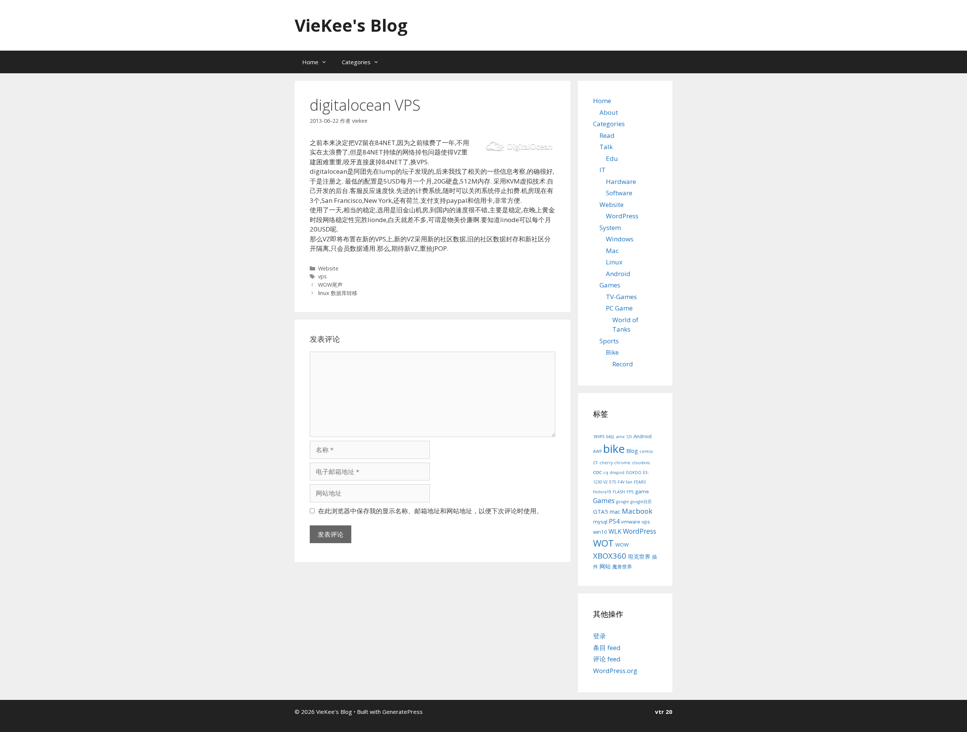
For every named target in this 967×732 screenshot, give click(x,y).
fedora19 (602, 491)
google (622, 501)
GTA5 (600, 511)
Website (328, 268)
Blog (632, 450)
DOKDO (633, 472)
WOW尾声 (330, 284)
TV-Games (621, 296)
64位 (610, 436)
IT (602, 169)
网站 (605, 566)
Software (619, 192)
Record (622, 364)
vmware (630, 521)
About (608, 112)
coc (597, 472)
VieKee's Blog (351, 25)
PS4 (614, 521)
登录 (599, 636)
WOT (603, 543)
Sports (609, 341)
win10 (600, 531)
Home (310, 62)
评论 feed (607, 659)
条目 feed (607, 647)
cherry (606, 462)
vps (322, 276)
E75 (612, 482)
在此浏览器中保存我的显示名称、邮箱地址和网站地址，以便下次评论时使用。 (430, 511)
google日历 (641, 501)
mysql (600, 521)
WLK (615, 531)
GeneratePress (402, 711)
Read (607, 135)
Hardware (621, 181)
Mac (612, 250)
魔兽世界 (622, 566)
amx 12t (624, 436)
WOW (622, 544)
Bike (612, 352)
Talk (606, 146)
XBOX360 (609, 555)
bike (614, 448)
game (642, 491)
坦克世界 (639, 556)
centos (646, 451)
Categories (356, 62)
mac (615, 511)
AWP (597, 451)
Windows (619, 239)
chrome (622, 462)
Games (609, 285)
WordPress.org (615, 670)
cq (605, 472)
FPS (630, 491)
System (610, 227)
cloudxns (641, 462)
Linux (614, 262)
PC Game (619, 308)
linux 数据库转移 (337, 293)
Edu (612, 158)
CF (595, 462)
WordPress (622, 216)
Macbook (637, 511)
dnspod (617, 472)
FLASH (619, 491)
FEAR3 (640, 482)
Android (618, 273)
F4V (621, 482)
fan (629, 482)
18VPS (598, 436)
